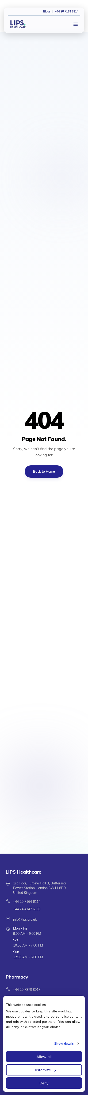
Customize (41, 1069)
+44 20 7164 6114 (26, 901)
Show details (64, 1043)
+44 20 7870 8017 (26, 989)
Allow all (44, 1056)
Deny (44, 1083)
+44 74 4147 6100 (26, 909)
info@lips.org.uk (25, 919)
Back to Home (44, 471)
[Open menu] (75, 24)
